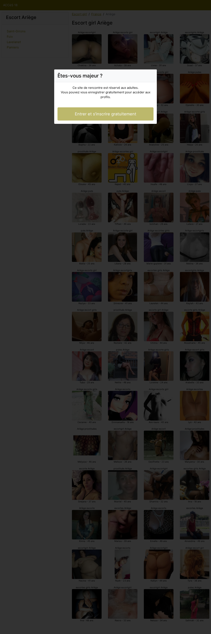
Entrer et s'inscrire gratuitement (105, 113)
